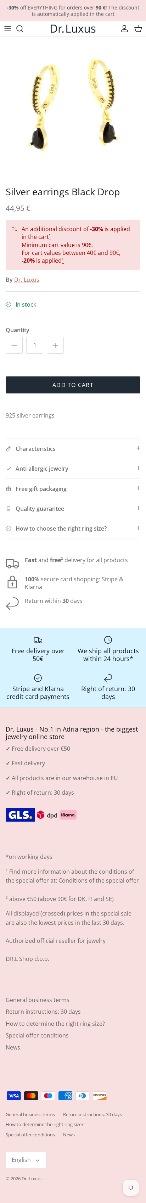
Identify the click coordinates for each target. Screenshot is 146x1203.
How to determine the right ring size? (55, 1024)
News (13, 1047)
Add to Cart (73, 385)
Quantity (17, 330)
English (21, 1160)
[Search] (23, 29)
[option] (73, 110)
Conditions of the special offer (98, 880)
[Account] (122, 29)
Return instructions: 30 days (43, 1011)
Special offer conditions (37, 1035)
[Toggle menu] (8, 29)
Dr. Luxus (26, 280)
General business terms (37, 1000)
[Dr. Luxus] (73, 28)
